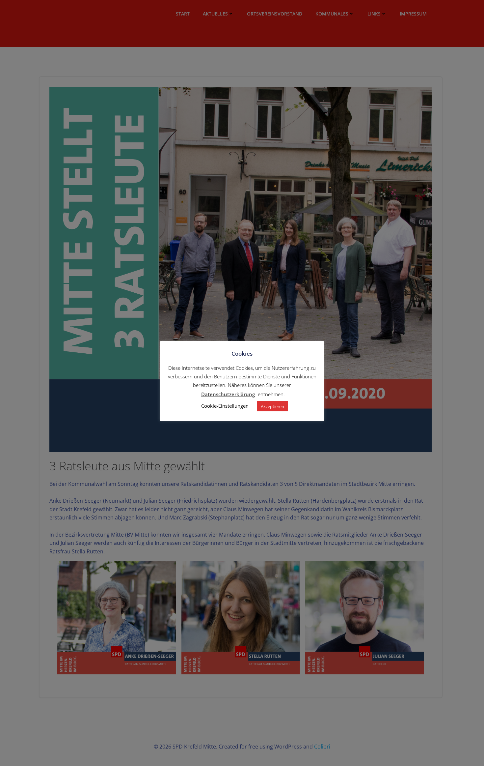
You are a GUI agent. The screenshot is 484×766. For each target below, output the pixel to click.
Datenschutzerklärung (228, 394)
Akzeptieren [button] (272, 406)
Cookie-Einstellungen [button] (225, 406)
